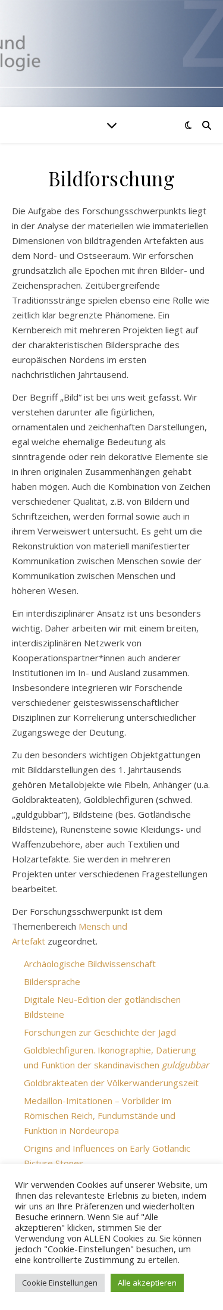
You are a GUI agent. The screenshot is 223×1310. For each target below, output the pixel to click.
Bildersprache (52, 981)
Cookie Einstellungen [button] (60, 1282)
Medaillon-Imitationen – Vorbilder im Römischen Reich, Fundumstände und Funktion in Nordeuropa (99, 1115)
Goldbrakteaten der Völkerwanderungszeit (111, 1083)
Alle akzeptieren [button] (147, 1282)
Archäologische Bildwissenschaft (90, 964)
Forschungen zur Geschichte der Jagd (100, 1032)
